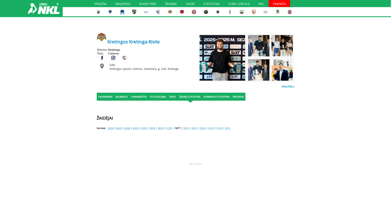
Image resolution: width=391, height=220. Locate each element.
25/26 (110, 128)
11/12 (219, 128)
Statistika (211, 4)
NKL (261, 4)
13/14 (202, 128)
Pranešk (279, 4)
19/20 (152, 128)
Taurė (190, 4)
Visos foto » (288, 86)
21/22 (144, 128)
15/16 (186, 128)
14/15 (194, 128)
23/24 (127, 128)
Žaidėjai (171, 4)
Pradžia (100, 4)
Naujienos (123, 4)
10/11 (227, 128)
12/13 (211, 128)
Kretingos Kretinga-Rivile (134, 41)
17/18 (169, 128)
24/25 (119, 128)
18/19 (161, 128)
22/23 (135, 128)
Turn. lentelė (239, 4)
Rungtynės (147, 4)
